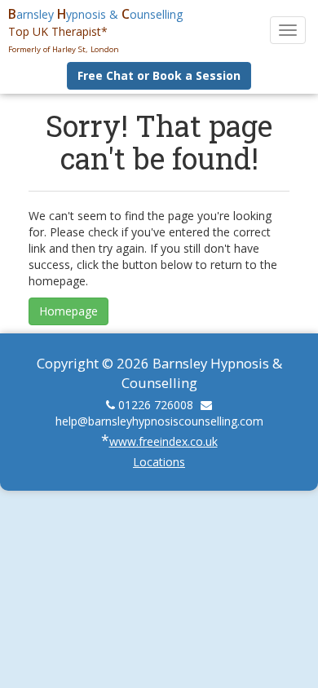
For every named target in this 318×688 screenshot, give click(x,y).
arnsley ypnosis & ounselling (95, 14)
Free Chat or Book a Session (159, 75)
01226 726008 (155, 404)
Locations (159, 462)
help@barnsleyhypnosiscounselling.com (159, 421)
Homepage (68, 311)
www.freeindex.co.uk (163, 441)
